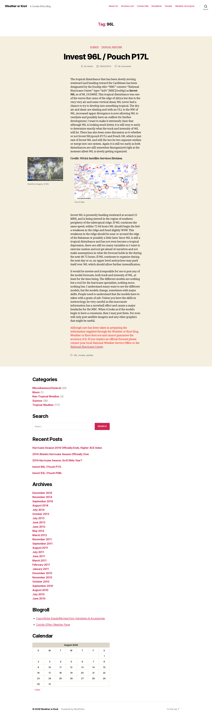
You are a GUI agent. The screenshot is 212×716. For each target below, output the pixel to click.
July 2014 (38, 509)
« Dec (37, 689)
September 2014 (42, 501)
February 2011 (41, 564)
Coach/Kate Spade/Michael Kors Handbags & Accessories (70, 618)
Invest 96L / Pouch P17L (106, 56)
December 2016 (42, 492)
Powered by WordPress (73, 709)
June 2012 (38, 526)
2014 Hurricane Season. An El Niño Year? (57, 460)
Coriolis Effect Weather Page (53, 624)
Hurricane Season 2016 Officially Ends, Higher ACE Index (67, 447)
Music (36, 392)
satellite (89, 355)
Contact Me (142, 6)
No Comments (124, 66)
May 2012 (38, 530)
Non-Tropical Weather (46, 396)
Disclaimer (157, 6)
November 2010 (42, 577)
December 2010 (42, 573)
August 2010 (40, 590)
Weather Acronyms (184, 6)
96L (75, 355)
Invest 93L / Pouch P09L (47, 473)
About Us (113, 6)
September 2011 (42, 543)
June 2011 (38, 556)
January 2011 (40, 569)
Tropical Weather (111, 47)
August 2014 (40, 505)
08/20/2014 (105, 66)
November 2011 (42, 539)
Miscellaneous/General (46, 388)
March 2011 (39, 560)
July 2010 (38, 594)
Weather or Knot (16, 6)
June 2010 (38, 598)
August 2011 (40, 547)
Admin (90, 66)
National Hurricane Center (86, 347)
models (81, 355)
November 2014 (42, 497)
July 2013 (38, 518)
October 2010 (40, 581)
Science (94, 47)
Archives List (127, 6)
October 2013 (40, 514)
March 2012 (39, 535)
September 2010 (42, 585)
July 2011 (38, 552)
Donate (168, 6)
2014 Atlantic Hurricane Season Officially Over (60, 454)
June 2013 (38, 522)
